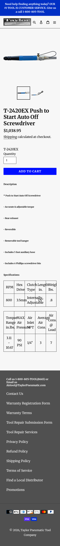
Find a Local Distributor (24, 480)
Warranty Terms (19, 413)
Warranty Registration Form (28, 403)
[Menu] (54, 22)
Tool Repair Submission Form (29, 422)
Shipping (10, 137)
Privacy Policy (17, 442)
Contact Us (14, 394)
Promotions (15, 490)
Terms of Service (19, 470)
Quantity (10, 154)
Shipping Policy (18, 461)
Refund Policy (17, 451)
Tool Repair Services (21, 432)
